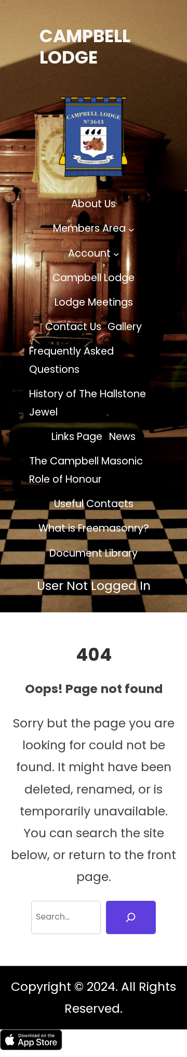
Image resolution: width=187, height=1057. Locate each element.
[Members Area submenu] (131, 229)
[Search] (131, 918)
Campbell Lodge (84, 46)
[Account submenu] (116, 253)
